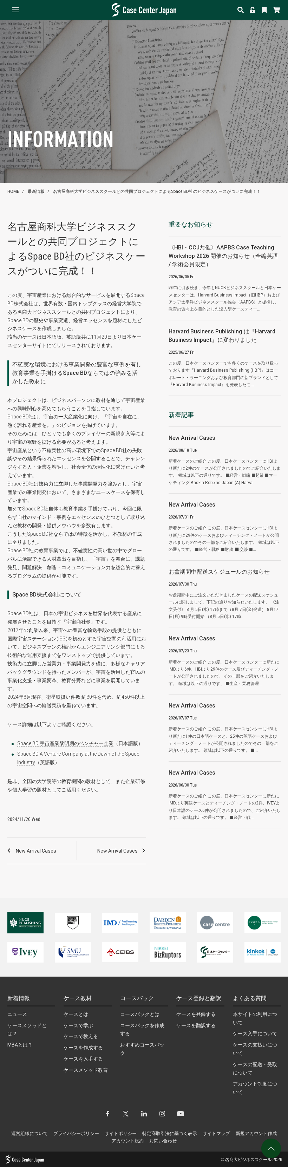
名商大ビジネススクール (248, 1159)
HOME (13, 191)
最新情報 (36, 191)
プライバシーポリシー (76, 1133)
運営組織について (29, 1133)
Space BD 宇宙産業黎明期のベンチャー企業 (65, 743)
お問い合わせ (163, 1140)
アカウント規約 (128, 1140)
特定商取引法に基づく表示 (169, 1133)
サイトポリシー (121, 1133)
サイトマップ (216, 1133)
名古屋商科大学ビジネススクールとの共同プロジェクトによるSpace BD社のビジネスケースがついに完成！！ (157, 191)
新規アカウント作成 (256, 1133)
